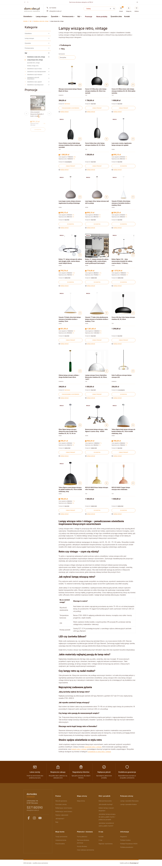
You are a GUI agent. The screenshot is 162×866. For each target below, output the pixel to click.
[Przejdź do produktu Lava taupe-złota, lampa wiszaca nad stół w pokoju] (97, 187)
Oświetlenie (28, 33)
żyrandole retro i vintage (93, 747)
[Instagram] (34, 818)
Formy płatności (82, 836)
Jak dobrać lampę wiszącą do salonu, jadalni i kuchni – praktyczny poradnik (107, 816)
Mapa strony (81, 801)
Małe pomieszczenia (105, 801)
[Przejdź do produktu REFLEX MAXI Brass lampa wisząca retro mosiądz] (97, 474)
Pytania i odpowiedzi (61, 815)
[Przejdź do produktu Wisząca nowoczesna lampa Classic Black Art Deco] (70, 75)
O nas (100, 840)
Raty (56, 822)
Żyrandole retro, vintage (33, 62)
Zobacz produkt (97, 108)
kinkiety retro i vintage (78, 749)
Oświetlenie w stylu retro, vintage (40, 21)
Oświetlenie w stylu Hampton (34, 74)
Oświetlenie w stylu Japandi (34, 81)
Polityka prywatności (126, 847)
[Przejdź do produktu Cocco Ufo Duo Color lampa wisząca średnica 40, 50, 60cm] (123, 303)
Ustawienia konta (60, 840)
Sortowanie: (62, 54)
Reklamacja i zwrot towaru (63, 808)
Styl (30, 21)
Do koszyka (38, 129)
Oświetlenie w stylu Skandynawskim (36, 71)
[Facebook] (29, 818)
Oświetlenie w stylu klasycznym (35, 84)
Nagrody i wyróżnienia (105, 844)
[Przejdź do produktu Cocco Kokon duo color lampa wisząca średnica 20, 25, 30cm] (97, 129)
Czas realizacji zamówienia (85, 850)
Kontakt (101, 836)
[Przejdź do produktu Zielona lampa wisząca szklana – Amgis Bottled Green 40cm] (70, 362)
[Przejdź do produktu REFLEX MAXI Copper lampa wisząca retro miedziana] (123, 474)
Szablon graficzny (129, 863)
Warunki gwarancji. (61, 801)
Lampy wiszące (29, 38)
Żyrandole (28, 43)
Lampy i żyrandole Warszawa (129, 801)
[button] (137, 2)
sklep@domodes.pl (55, 11)
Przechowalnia (60, 844)
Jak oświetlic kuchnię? (106, 804)
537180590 (52, 8)
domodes (25, 21)
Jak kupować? (59, 818)
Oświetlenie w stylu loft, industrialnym (33, 78)
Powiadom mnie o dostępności (70, 108)
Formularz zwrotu (61, 804)
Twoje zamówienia (61, 836)
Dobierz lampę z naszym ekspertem (106, 809)
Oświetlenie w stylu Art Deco (34, 68)
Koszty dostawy (82, 846)
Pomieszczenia (29, 48)
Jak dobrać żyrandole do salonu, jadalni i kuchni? (106, 824)
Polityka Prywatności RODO (128, 844)
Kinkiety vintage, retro (32, 65)
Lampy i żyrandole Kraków (128, 804)
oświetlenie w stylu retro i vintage (99, 752)
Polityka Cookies (125, 840)
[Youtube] (40, 818)
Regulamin (123, 836)
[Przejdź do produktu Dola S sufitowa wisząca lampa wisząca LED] (123, 362)
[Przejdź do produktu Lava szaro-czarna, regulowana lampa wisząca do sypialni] (123, 129)
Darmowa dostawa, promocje (83, 841)
